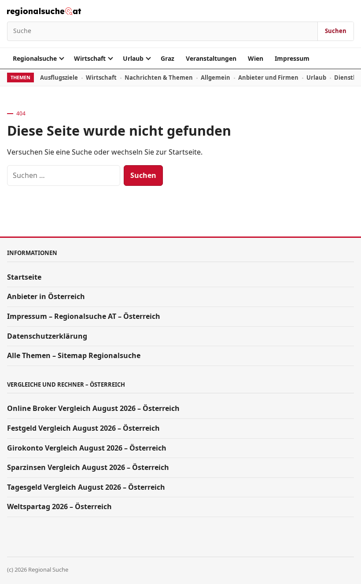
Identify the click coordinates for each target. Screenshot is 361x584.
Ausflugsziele (59, 77)
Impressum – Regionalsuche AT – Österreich (83, 316)
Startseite (24, 277)
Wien (255, 58)
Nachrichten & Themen (159, 77)
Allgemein (215, 77)
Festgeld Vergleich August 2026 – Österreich (83, 428)
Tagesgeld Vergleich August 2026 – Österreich (86, 487)
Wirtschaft (90, 58)
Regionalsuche (35, 58)
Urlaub (133, 58)
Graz (167, 58)
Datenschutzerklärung (47, 336)
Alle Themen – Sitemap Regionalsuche (73, 355)
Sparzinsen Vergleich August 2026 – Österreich (88, 467)
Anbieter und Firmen (268, 77)
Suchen (335, 31)
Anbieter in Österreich (46, 296)
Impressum (292, 58)
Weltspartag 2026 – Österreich (59, 506)
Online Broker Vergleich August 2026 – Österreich (93, 408)
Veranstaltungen (211, 58)
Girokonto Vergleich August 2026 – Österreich (86, 448)
